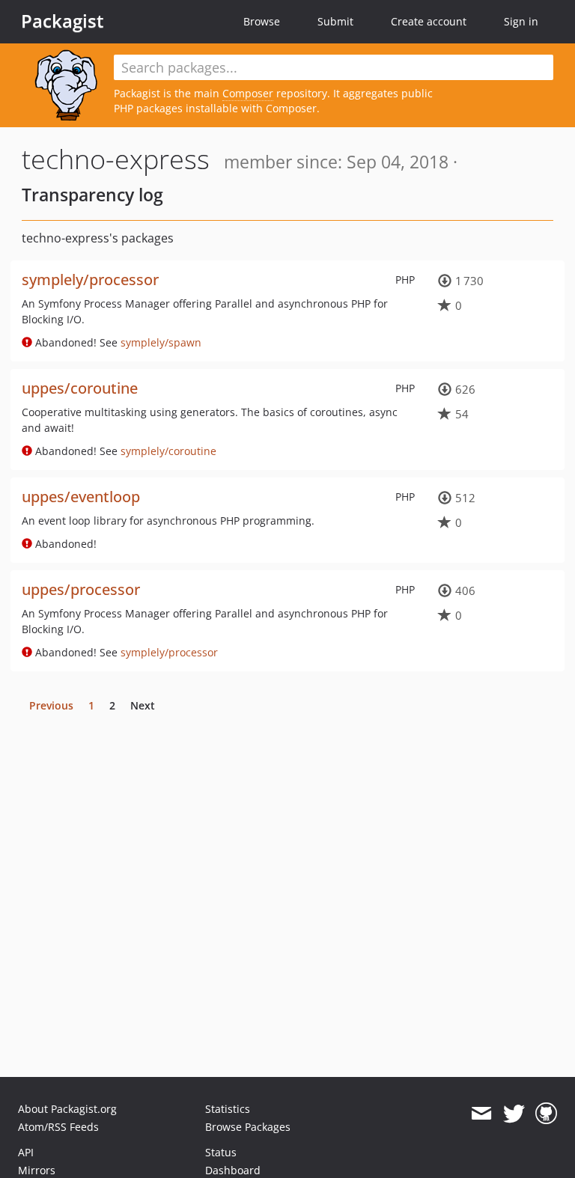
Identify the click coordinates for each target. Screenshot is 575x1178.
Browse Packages (247, 1127)
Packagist (62, 21)
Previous (51, 705)
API (26, 1152)
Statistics (227, 1109)
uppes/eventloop (81, 496)
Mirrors (36, 1170)
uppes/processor (81, 589)
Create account (428, 21)
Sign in (521, 21)
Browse (261, 21)
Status (221, 1152)
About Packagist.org (67, 1109)
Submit (335, 21)
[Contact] (481, 1113)
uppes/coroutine (80, 388)
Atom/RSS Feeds (58, 1127)
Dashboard (233, 1170)
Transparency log (92, 195)
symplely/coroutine (168, 451)
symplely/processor (90, 279)
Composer (247, 93)
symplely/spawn (161, 342)
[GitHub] (546, 1113)
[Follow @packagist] (514, 1113)
